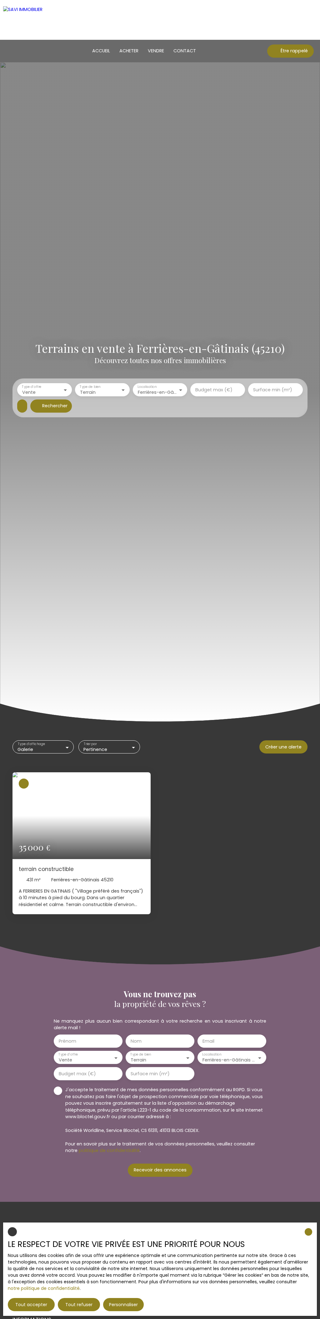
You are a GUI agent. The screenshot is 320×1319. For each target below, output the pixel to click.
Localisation (147, 387)
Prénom (67, 1041)
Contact (184, 51)
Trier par (90, 744)
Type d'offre (31, 387)
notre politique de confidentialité (44, 1288)
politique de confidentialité (109, 1150)
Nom (136, 1041)
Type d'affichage (31, 744)
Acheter (128, 51)
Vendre (156, 51)
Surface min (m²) (272, 390)
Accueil (101, 51)
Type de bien (90, 387)
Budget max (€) (213, 390)
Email (208, 1041)
